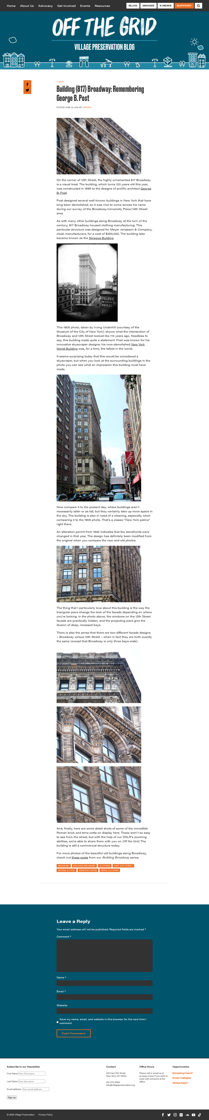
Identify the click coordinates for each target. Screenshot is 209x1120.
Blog (133, 5)
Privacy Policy (46, 1114)
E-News (165, 5)
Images (148, 5)
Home (11, 6)
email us (157, 1073)
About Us (27, 6)
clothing (104, 865)
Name (61, 977)
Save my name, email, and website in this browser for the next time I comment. (103, 1021)
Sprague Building (101, 238)
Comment (64, 936)
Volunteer (180, 1082)
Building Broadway (84, 865)
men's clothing (110, 870)
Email (61, 991)
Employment (182, 1073)
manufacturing (88, 870)
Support (184, 5)
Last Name (12, 1081)
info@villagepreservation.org (120, 1085)
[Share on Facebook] (27, 84)
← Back (60, 81)
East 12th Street (123, 865)
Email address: (14, 1089)
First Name (12, 1073)
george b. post (66, 870)
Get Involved (66, 6)
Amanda (87, 107)
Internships (181, 1077)
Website (62, 1005)
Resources (102, 6)
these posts (80, 857)
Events (85, 6)
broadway (63, 865)
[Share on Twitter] (27, 90)
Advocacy (45, 6)
